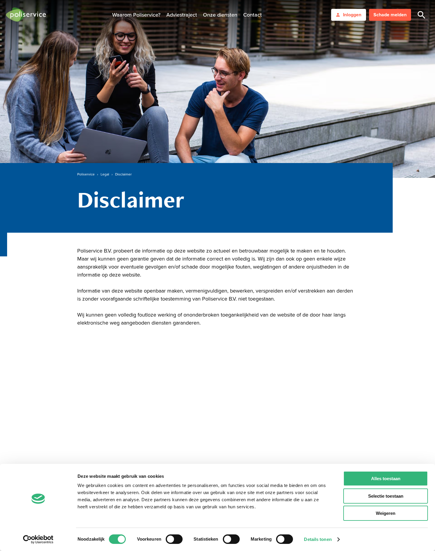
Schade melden (390, 15)
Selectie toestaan (385, 496)
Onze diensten (220, 15)
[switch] (174, 539)
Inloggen (352, 15)
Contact (252, 15)
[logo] (26, 15)
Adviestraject (181, 15)
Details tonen (317, 539)
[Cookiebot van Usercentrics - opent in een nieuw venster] (38, 539)
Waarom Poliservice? (136, 15)
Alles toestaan (385, 478)
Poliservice (86, 174)
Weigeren (385, 513)
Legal (105, 174)
